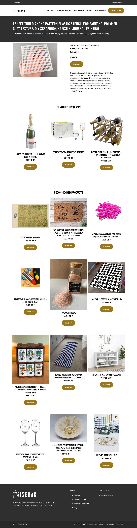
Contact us (82, 524)
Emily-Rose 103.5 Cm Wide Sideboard (106, 374)
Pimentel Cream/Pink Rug (106, 455)
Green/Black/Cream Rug (30, 237)
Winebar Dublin (64, 11)
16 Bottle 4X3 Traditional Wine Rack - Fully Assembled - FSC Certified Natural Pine (106, 155)
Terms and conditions (96, 524)
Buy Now (76, 64)
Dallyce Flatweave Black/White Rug (107, 299)
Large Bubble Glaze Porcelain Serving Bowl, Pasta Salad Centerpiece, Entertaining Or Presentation (68, 448)
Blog (75, 508)
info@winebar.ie (117, 3)
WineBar (50, 11)
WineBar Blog (101, 11)
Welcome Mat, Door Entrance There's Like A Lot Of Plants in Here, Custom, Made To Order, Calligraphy (68, 233)
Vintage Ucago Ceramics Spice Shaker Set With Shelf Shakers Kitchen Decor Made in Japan (30, 390)
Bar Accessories (86, 45)
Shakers (95, 45)
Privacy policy (111, 524)
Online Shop (116, 11)
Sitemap (120, 524)
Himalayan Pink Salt (68, 313)
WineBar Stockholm (83, 11)
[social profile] (22, 3)
